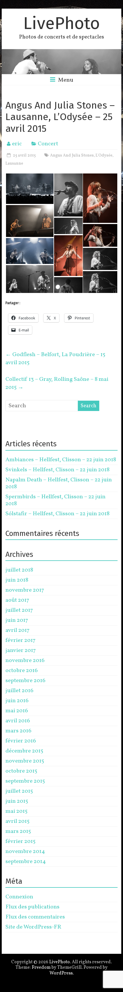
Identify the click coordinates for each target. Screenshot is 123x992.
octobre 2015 (21, 771)
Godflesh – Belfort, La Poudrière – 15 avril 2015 (55, 359)
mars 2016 (18, 731)
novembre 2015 (24, 761)
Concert (48, 144)
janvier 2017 (20, 650)
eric (17, 144)
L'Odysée (104, 155)
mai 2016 (16, 711)
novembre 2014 (25, 852)
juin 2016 (17, 701)
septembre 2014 (25, 862)
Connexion (19, 897)
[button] (29, 188)
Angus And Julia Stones (72, 155)
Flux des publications (32, 907)
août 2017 (17, 600)
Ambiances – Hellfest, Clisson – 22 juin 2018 (60, 460)
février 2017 (20, 640)
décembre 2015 (24, 751)
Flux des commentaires (35, 917)
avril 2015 (17, 821)
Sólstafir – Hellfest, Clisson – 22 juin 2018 (57, 514)
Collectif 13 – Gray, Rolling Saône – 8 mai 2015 (56, 383)
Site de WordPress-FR (33, 927)
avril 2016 (17, 721)
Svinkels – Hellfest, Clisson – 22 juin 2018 (57, 470)
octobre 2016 (21, 671)
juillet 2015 (19, 791)
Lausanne (14, 163)
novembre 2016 (25, 661)
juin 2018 (16, 580)
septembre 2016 (25, 681)
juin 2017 (16, 620)
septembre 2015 (25, 781)
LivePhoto (61, 23)
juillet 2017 (19, 610)
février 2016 (20, 741)
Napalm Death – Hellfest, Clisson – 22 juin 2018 (58, 483)
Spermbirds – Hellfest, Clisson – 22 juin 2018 (55, 500)
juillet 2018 (19, 570)
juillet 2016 (19, 691)
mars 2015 (18, 831)
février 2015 (20, 841)
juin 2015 (16, 801)
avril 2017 (17, 630)
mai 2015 (16, 811)
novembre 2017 (24, 590)
